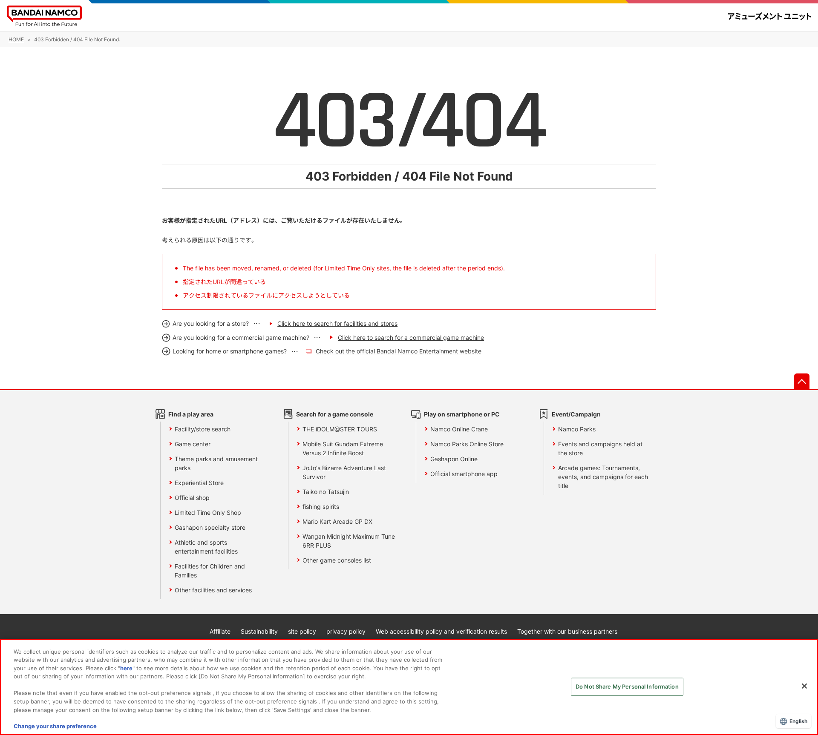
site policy (302, 631)
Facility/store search (202, 429)
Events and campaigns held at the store (600, 448)
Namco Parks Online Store (467, 444)
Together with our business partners (567, 631)
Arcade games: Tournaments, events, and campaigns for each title (603, 476)
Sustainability (259, 631)
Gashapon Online (454, 458)
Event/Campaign (576, 414)
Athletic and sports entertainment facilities (206, 547)
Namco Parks (577, 429)
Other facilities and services (213, 590)
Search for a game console (334, 414)
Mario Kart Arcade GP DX (337, 521)
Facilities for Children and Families (210, 571)
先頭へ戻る (801, 381)
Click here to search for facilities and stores (337, 323)
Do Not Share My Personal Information (627, 686)
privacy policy (346, 631)
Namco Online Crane (459, 429)
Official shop (192, 497)
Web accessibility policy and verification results (441, 631)
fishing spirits (320, 506)
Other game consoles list (336, 560)
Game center (192, 444)
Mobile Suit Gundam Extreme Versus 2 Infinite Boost (342, 448)
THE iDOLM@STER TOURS (339, 429)
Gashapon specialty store (210, 527)
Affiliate (220, 631)
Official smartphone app (464, 473)
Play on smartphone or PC (462, 414)
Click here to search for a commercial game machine (411, 337)
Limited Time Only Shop (208, 512)
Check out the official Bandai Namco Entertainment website (398, 351)
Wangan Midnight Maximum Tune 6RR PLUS (348, 541)
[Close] (804, 686)
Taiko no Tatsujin (325, 491)
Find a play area (190, 414)
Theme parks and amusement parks (216, 463)
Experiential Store (199, 482)
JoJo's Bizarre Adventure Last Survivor (344, 472)
